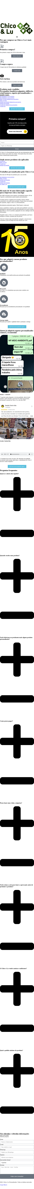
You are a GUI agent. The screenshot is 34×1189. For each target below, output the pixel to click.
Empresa (2, 1154)
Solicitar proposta (4, 1136)
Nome (1, 1139)
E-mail (1, 1144)
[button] (17, 513)
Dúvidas (2, 1165)
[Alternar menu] (17, 37)
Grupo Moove (3, 1185)
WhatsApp (2, 1149)
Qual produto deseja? (5, 1160)
